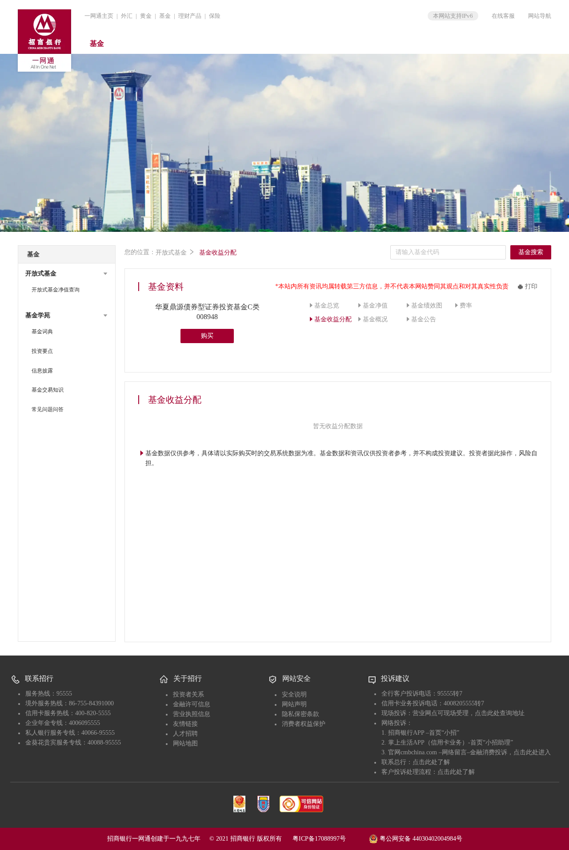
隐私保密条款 (300, 714)
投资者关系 (188, 694)
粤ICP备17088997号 (330, 838)
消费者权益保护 (303, 723)
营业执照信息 (191, 714)
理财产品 (189, 15)
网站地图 (185, 743)
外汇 (126, 15)
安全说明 (294, 694)
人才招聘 (185, 733)
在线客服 (503, 15)
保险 (214, 15)
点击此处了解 (431, 762)
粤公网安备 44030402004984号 (420, 838)
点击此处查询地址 (500, 713)
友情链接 (185, 723)
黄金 (146, 15)
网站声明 (294, 704)
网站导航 (539, 15)
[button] (66, 273)
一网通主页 (98, 15)
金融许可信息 (191, 704)
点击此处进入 (532, 752)
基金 (165, 15)
